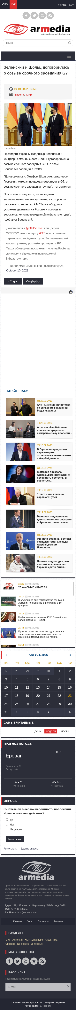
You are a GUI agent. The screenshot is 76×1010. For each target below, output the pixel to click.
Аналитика (51, 939)
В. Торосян (45, 1006)
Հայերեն (33, 281)
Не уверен (16, 829)
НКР (27, 939)
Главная (17, 921)
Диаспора (37, 939)
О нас (30, 921)
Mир (29, 94)
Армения (17, 939)
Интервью (37, 943)
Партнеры (43, 921)
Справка (10, 943)
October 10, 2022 (17, 270)
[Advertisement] (38, 336)
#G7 (42, 233)
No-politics (23, 943)
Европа (19, 94)
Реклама (58, 921)
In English (13, 281)
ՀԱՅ (5, 4)
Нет (12, 824)
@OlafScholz (34, 228)
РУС (13, 4)
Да (11, 819)
